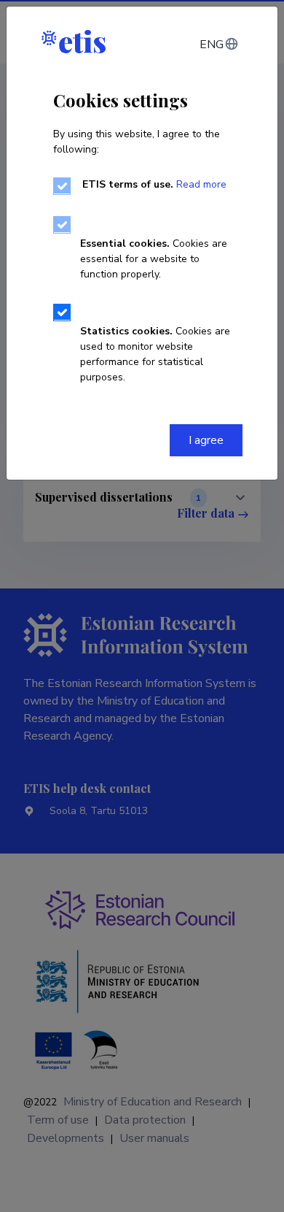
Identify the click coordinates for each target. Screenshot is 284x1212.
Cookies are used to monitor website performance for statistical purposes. (155, 354)
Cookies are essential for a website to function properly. (153, 259)
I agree (206, 440)
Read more (201, 184)
